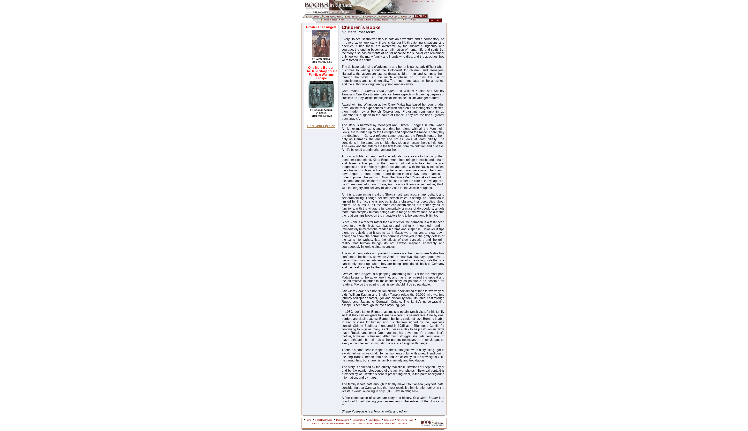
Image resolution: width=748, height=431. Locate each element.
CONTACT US (427, 1)
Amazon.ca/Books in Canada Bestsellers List (333, 423)
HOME (415, 1)
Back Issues (375, 420)
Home (308, 420)
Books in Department (385, 423)
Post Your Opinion (321, 126)
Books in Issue (365, 423)
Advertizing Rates (405, 420)
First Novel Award (323, 420)
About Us (403, 423)
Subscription (359, 420)
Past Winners (342, 420)
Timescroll (388, 420)
